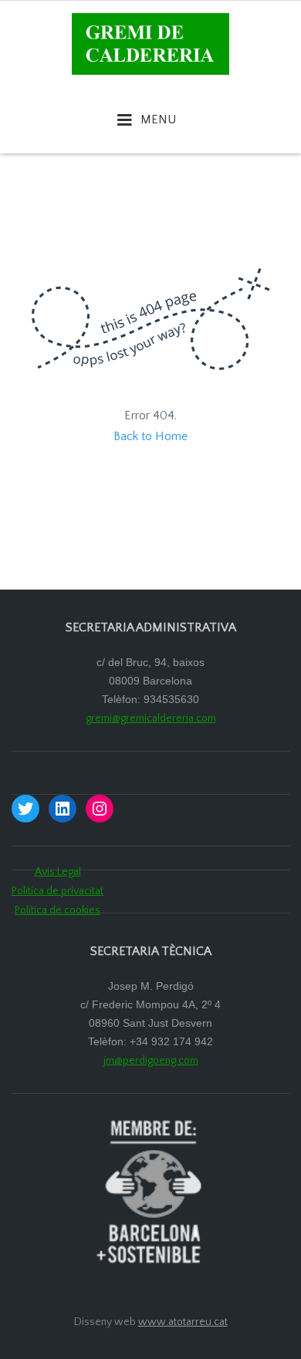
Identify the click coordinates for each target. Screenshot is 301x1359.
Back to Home (150, 436)
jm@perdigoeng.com (150, 1061)
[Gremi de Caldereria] (150, 43)
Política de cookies (57, 910)
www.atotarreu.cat (183, 1322)
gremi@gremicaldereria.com (151, 718)
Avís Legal (58, 872)
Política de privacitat (57, 891)
